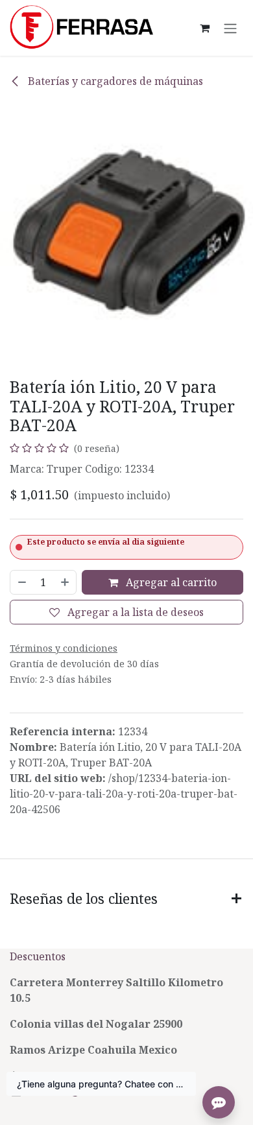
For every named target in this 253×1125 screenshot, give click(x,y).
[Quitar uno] (21, 582)
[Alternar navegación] (230, 27)
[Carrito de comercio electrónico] (204, 28)
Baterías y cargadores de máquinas (114, 81)
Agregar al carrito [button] (170, 582)
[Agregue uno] (65, 582)
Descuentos (39, 956)
